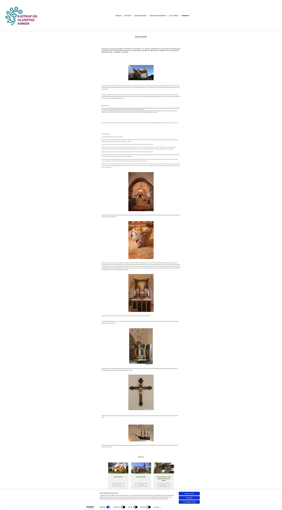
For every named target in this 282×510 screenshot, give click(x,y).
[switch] (123, 507)
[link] (128, 15)
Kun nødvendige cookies (189, 502)
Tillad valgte (189, 497)
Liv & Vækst (173, 16)
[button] (118, 484)
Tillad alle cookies (189, 493)
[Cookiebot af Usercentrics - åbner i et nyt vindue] (90, 507)
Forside (118, 16)
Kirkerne (185, 16)
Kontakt (127, 16)
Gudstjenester (140, 16)
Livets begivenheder (157, 16)
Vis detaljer (156, 507)
